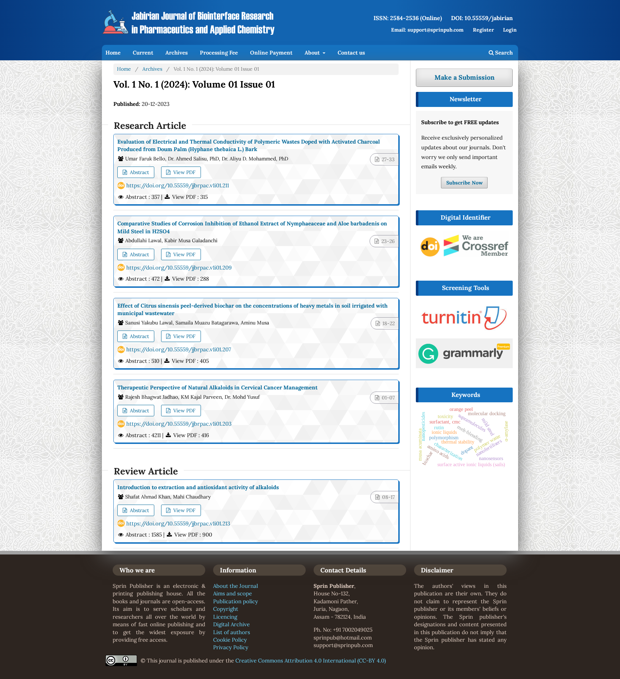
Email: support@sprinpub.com (427, 30)
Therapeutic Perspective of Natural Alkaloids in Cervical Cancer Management (217, 387)
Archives (176, 52)
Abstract (138, 172)
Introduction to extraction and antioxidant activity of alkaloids (198, 487)
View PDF (184, 172)
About (313, 52)
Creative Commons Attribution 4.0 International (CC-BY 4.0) (310, 660)
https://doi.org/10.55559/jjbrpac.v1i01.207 (178, 349)
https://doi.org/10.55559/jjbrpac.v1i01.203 (178, 423)
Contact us (351, 52)
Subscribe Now (464, 182)
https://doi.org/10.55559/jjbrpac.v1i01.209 (179, 267)
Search (503, 52)
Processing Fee (219, 52)
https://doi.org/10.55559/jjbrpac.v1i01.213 (178, 523)
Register (483, 30)
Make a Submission (464, 77)
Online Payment (271, 52)
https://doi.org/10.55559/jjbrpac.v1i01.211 (177, 185)
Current (143, 52)
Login (510, 30)
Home (113, 52)
